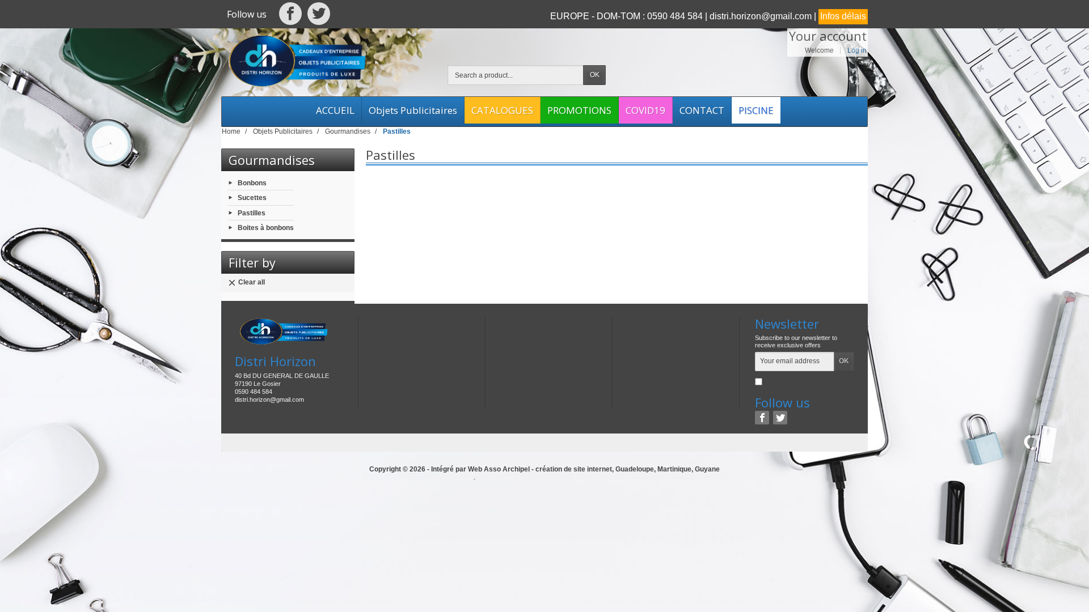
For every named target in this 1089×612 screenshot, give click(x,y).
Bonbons (252, 183)
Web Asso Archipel (499, 469)
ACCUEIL (335, 110)
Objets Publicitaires (413, 110)
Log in (857, 50)
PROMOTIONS (579, 110)
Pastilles (251, 212)
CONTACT (701, 110)
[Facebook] (291, 16)
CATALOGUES (502, 110)
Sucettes (252, 198)
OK (595, 75)
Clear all (251, 282)
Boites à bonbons (266, 227)
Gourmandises (272, 159)
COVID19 (645, 110)
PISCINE (756, 110)
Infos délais (843, 16)
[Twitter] (318, 16)
